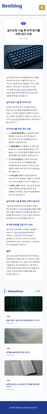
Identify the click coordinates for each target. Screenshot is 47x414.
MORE (38, 291)
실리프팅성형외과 (26, 209)
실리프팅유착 (17, 119)
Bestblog (12, 6)
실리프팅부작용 (20, 232)
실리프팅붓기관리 (24, 90)
